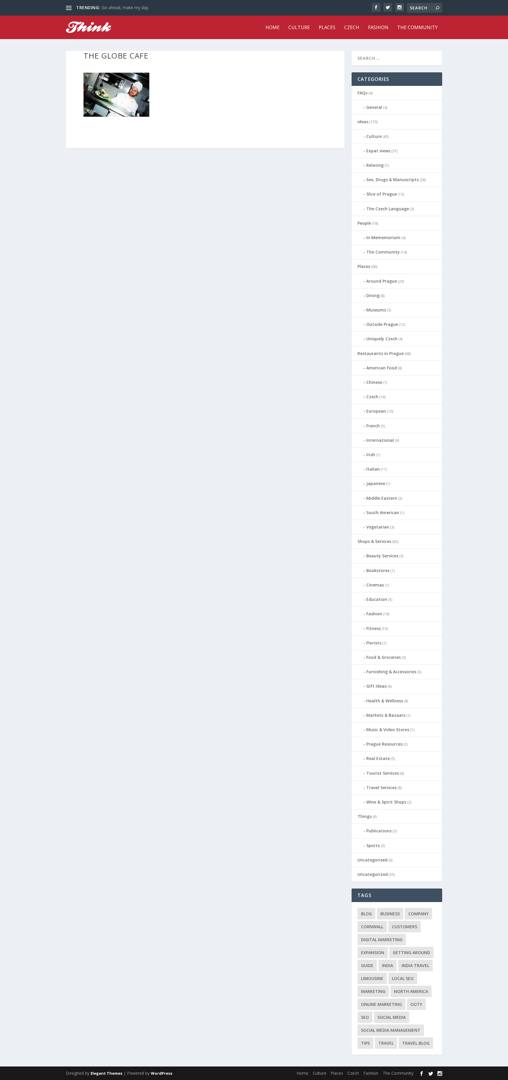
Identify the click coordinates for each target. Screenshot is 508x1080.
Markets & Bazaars (385, 715)
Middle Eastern (381, 498)
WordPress (161, 1073)
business (390, 913)
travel (386, 1043)
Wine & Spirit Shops (386, 802)
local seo (403, 978)
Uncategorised (372, 860)
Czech (351, 28)
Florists (373, 643)
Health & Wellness (384, 701)
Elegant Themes (106, 1073)
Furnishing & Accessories (391, 671)
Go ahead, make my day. (125, 7)
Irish (370, 454)
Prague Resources (384, 744)
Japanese (375, 483)
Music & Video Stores (387, 729)
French (373, 426)
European (376, 411)
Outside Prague (382, 324)
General (374, 107)
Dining (373, 295)
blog (366, 913)
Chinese (374, 382)
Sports (373, 845)
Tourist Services (382, 773)
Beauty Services (382, 556)
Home (272, 28)
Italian (373, 469)
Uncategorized (372, 874)
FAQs (362, 93)
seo (365, 1017)
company (418, 913)
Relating (375, 165)
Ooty (416, 1004)
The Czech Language (387, 208)
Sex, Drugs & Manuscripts (392, 179)
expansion (372, 952)
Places (327, 28)
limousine (372, 978)
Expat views (378, 151)
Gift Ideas (376, 686)
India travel (415, 965)
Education (376, 599)
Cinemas (375, 585)
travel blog (416, 1043)
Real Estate (378, 758)
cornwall (372, 926)
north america (411, 991)
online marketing (381, 1004)
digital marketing (381, 939)
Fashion (378, 28)
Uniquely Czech (381, 338)
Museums (376, 310)
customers (404, 926)
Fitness (373, 628)
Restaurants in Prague (380, 353)
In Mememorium (383, 237)
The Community (417, 28)
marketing (373, 991)
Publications (379, 831)
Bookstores (378, 570)
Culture (299, 28)
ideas (362, 121)
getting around (411, 952)
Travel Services (381, 787)
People (364, 223)
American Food (381, 368)
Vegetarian (377, 527)
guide (367, 965)
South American (382, 512)
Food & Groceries (383, 657)
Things (364, 816)
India (387, 965)
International (380, 440)
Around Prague (381, 281)
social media (391, 1017)
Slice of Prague (381, 194)
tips (365, 1043)
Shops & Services (374, 541)
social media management (390, 1030)
